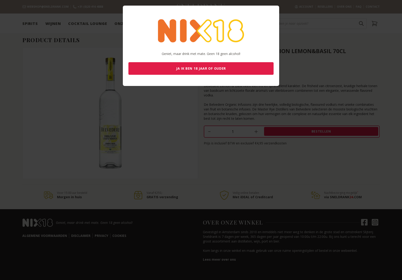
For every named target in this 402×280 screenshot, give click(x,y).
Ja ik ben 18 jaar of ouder (201, 68)
